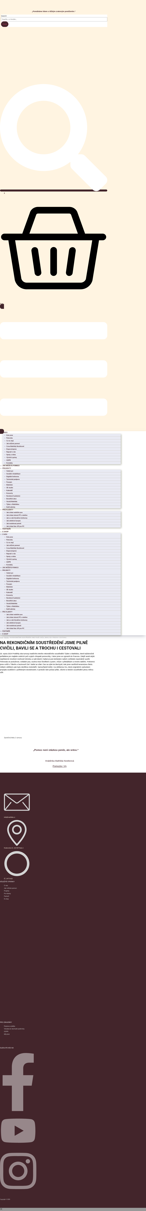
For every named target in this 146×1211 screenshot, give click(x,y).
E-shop (5, 531)
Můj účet (7, 1034)
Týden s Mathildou (12, 504)
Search (4, 16)
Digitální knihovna (12, 476)
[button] (53, 369)
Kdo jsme (9, 435)
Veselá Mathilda (11, 501)
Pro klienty (7, 510)
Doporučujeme (11, 449)
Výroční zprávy (11, 457)
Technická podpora (13, 479)
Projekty (6, 468)
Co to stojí (10, 441)
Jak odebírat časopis (13, 521)
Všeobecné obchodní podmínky (14, 1029)
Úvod (1, 637)
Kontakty (9, 463)
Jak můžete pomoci (13, 443)
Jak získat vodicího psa (14, 512)
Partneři (6, 529)
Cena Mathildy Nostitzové (15, 446)
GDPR (8, 460)
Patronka (9, 438)
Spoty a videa (11, 454)
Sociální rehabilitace (13, 474)
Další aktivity (10, 507)
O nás (4, 432)
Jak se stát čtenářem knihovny (16, 518)
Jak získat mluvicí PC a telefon (16, 515)
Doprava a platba (9, 1026)
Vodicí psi (9, 471)
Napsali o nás (11, 452)
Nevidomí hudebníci (13, 496)
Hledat (4, 24)
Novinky (6, 637)
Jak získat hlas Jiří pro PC (15, 526)
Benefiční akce (11, 499)
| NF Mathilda (4, 1202)
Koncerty (9, 493)
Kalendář (9, 490)
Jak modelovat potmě (13, 523)
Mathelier (9, 485)
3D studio (9, 487)
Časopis (9, 482)
